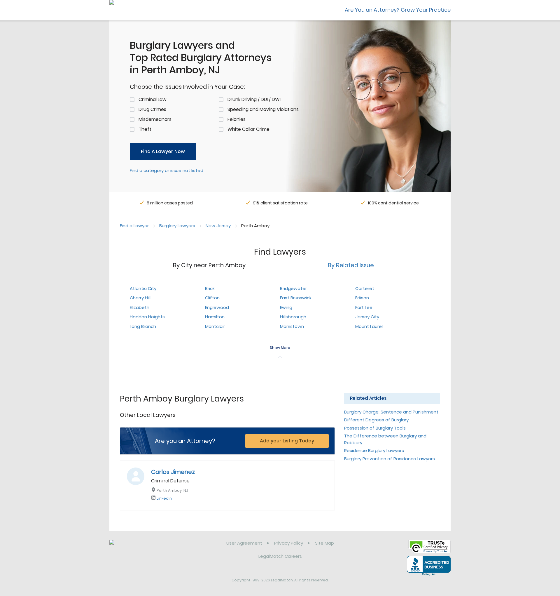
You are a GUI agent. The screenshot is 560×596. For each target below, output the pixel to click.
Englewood (217, 307)
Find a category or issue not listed (166, 170)
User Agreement (244, 543)
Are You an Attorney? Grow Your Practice (398, 9)
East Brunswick (296, 298)
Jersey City (367, 317)
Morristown (292, 326)
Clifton (212, 298)
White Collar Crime (249, 129)
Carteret (364, 288)
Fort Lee (363, 307)
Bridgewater (293, 288)
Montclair (215, 326)
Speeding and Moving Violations (263, 109)
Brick (210, 288)
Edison (362, 298)
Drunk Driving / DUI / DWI (254, 99)
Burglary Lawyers (177, 226)
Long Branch (143, 326)
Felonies (237, 119)
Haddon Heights (147, 317)
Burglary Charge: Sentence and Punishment (391, 412)
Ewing (286, 307)
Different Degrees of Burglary (376, 420)
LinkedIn (164, 498)
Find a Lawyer (134, 226)
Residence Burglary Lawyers (374, 450)
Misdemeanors (155, 119)
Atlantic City (143, 288)
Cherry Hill (140, 298)
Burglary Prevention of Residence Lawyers (389, 459)
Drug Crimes (152, 109)
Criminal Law (152, 99)
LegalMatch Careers (280, 556)
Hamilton (215, 317)
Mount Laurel (369, 326)
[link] (139, 547)
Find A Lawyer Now (163, 151)
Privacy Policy (288, 543)
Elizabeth (139, 307)
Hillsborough (293, 317)
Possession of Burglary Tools (375, 428)
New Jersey (218, 226)
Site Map (324, 543)
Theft (145, 129)
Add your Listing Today (287, 440)
